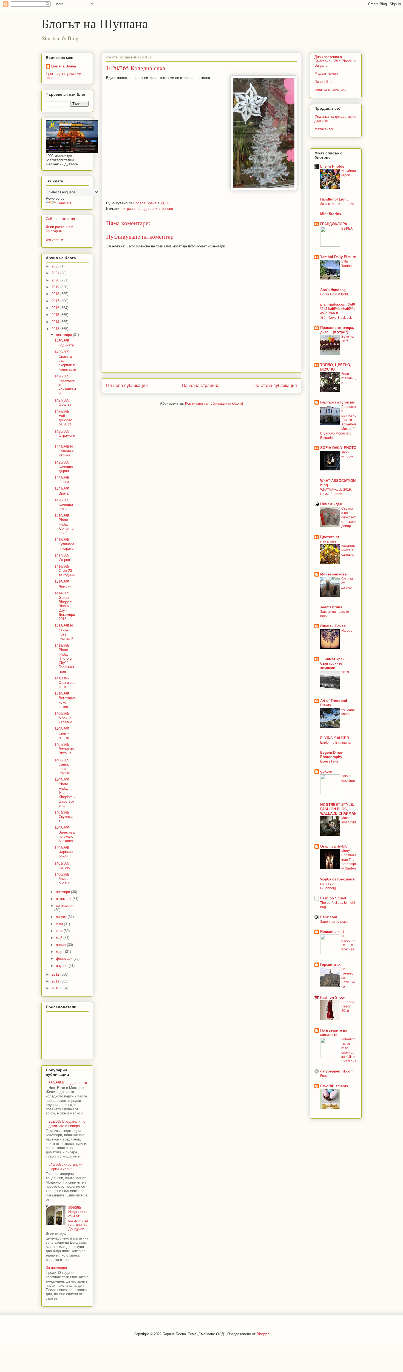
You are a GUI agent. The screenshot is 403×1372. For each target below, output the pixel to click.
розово (167, 209)
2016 (56, 308)
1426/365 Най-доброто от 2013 (63, 418)
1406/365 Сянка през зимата (62, 766)
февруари (64, 958)
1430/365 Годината (64, 343)
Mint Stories (330, 214)
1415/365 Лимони (63, 584)
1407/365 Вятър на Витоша (64, 749)
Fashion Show (332, 997)
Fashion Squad (333, 898)
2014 (56, 322)
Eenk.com (328, 917)
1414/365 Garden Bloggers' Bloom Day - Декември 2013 (65, 606)
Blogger (262, 1334)
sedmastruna (331, 607)
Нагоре (347, 631)
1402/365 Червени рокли (64, 852)
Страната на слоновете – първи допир (348, 517)
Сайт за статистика (62, 219)
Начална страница (201, 385)
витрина (128, 209)
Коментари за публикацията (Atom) (214, 403)
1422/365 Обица (62, 480)
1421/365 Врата (62, 491)
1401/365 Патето (62, 865)
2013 (56, 329)
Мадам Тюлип (326, 73)
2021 (56, 273)
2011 (56, 981)
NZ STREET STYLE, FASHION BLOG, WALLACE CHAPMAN (338, 809)
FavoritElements (334, 1086)
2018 (56, 294)
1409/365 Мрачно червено (63, 718)
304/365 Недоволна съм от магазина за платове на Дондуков (78, 1218)
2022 (56, 266)
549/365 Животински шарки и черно (65, 1166)
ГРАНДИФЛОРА (333, 224)
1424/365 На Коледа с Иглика (65, 451)
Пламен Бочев (333, 626)
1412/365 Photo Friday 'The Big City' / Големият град (64, 658)
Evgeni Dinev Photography (331, 754)
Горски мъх (330, 964)
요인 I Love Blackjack (336, 318)
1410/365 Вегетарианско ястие (65, 700)
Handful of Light (334, 199)
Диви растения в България (59, 229)
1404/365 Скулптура (64, 817)
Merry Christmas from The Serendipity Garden (348, 859)
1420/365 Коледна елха (64, 504)
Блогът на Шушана (94, 23)
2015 (56, 315)
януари (62, 966)
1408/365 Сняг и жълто (62, 733)
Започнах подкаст (334, 922)
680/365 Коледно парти (68, 1083)
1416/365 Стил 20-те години (65, 570)
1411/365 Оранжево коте (65, 682)
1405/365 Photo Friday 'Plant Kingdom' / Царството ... (65, 793)
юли (60, 924)
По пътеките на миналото (333, 1032)
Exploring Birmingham (336, 742)
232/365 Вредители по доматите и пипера (67, 1123)
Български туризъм (337, 402)
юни (60, 931)
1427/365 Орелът (63, 402)
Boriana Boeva (145, 203)
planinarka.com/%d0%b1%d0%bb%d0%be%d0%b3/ (338, 308)
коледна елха (148, 209)
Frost (324, 1076)
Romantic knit (332, 932)
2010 (56, 988)
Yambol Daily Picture (338, 257)
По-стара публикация (275, 385)
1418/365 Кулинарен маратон (65, 544)
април (61, 945)
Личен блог (323, 82)
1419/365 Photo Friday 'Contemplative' (64, 524)
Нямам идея (331, 504)
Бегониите (54, 239)
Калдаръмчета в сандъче (348, 550)
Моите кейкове (333, 574)
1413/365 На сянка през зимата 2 (65, 632)
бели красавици (348, 378)
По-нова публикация (127, 385)
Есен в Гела (329, 761)
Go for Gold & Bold (334, 294)
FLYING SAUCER (334, 738)
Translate (64, 203)
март (60, 952)
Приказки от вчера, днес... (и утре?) (337, 330)
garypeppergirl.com (337, 1071)
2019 (56, 287)
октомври (64, 899)
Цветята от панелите (329, 539)
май (59, 938)
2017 (56, 301)
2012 (56, 974)
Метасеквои (324, 129)
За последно (56, 1268)
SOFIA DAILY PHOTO (338, 448)
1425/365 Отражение (65, 435)
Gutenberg (328, 888)
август (62, 917)
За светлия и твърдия (337, 204)
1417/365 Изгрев (62, 557)
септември (64, 906)
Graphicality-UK (333, 846)
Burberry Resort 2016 (347, 1006)
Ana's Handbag (333, 290)
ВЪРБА (347, 228)
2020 (56, 280)
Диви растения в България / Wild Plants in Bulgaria (335, 61)
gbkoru (326, 771)
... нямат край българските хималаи (332, 663)
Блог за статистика (330, 89)
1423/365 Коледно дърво (64, 466)
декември (64, 335)
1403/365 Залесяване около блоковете (65, 834)
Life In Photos (332, 166)
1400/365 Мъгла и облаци (63, 879)
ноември (63, 892)
